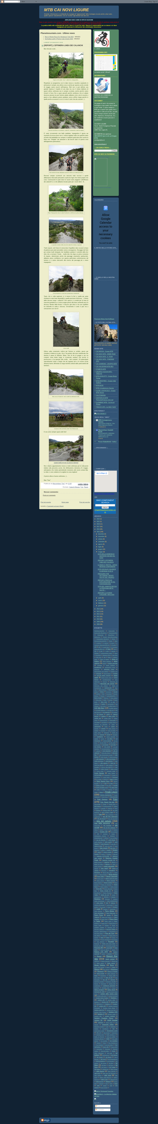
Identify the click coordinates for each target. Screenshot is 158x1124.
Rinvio (112, 965)
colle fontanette (100, 759)
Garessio (103, 808)
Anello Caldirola (110, 665)
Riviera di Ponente (112, 971)
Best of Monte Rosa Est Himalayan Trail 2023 (59, 37)
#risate (110, 641)
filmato (101, 792)
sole (107, 1026)
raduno (113, 949)
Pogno (113, 937)
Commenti (100, 1109)
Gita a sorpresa (109, 814)
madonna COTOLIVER (103, 856)
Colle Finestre (104, 757)
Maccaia (115, 854)
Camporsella (112, 720)
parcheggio (113, 909)
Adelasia (96, 653)
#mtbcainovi (97, 637)
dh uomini (98, 779)
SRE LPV (98, 1032)
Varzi (106, 1083)
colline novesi (113, 769)
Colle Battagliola (106, 751)
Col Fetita (113, 744)
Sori (113, 1028)
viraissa (105, 1085)
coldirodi (98, 751)
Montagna (103, 870)
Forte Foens (105, 797)
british (104, 700)
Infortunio (112, 836)
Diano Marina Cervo (103, 781)
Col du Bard (97, 744)
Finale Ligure (111, 792)
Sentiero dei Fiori (111, 1010)
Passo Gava (104, 919)
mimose (96, 868)
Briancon (106, 698)
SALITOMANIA (101, 395)
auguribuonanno (107, 679)
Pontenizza (114, 939)
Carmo (113, 726)
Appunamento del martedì (101, 671)
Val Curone (100, 1057)
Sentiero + (114, 998)
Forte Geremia (113, 797)
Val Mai (111, 1063)
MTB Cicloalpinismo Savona (105, 388)
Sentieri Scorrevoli (112, 996)
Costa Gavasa (99, 773)
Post (98, 1106)
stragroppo (114, 1032)
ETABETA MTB (101, 369)
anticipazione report (110, 667)
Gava (116, 808)
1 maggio (98, 643)
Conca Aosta (100, 771)
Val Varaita (97, 1069)
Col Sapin (114, 748)
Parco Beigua (109, 911)
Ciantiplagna (100, 736)
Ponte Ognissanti (105, 939)
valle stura (107, 1075)
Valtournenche (99, 1081)
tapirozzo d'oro (100, 1034)
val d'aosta (108, 1057)
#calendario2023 (113, 633)
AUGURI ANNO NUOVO (103, 675)
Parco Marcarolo (110, 913)
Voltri (111, 1085)
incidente (105, 833)
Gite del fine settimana (109, 827)
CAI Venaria (100, 714)
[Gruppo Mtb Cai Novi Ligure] (100, 185)
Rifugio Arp (114, 961)
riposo (113, 967)
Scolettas (96, 987)
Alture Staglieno (107, 661)
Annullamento (97, 667)
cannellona (104, 722)
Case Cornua (111, 728)
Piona (102, 937)
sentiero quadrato (110, 1016)
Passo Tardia (97, 925)
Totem (104, 1043)
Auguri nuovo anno (106, 677)
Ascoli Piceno (107, 673)
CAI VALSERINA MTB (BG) (104, 366)
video (98, 1085)
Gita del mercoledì (112, 818)
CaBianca (96, 704)
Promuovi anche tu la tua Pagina (102, 187)
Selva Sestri (111, 990)
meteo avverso (98, 866)
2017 (98, 526)
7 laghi (107, 651)
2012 (98, 614)
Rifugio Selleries (99, 965)
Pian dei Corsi (109, 933)
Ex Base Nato (113, 787)
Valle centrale (114, 1069)
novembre (101, 536)
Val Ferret (103, 1059)
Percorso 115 (111, 927)
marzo (100, 600)
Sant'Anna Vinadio (99, 981)
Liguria (99, 852)
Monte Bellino (100, 876)
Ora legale (102, 907)
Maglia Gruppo (98, 862)
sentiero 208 (101, 1000)
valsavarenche (113, 1079)
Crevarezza (107, 775)
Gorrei (101, 829)
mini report (104, 868)
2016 (98, 529)
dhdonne (105, 779)
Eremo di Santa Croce (102, 787)
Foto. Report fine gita (107, 802)
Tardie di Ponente (99, 1036)
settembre (101, 541)
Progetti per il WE (99, 945)
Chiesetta (115, 734)
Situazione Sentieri (99, 1026)
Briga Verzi (98, 700)
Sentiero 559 (105, 1002)
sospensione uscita (99, 1030)
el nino (111, 783)
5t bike (101, 651)
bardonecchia (108, 687)
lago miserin (104, 848)
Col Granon (97, 746)
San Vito (105, 979)
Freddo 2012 (112, 804)
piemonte (104, 935)
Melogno (107, 864)
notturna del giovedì (99, 905)
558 (115, 649)
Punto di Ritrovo (104, 949)
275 (95, 647)
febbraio (101, 603)
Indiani (113, 833)
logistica (109, 854)
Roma (95, 975)
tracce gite (106, 1047)
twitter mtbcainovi (99, 1053)
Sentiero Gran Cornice (100, 1012)
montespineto (97, 897)
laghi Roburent (105, 844)
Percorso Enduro (110, 929)
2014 (98, 609)
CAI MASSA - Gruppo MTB (104, 351)
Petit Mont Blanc (98, 933)
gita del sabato (103, 821)
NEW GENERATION (112, 901)
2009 (98, 621)
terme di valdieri (111, 1036)
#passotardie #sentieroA (102, 639)
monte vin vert (105, 895)
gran (110, 829)
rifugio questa (111, 963)
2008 (98, 624)
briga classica (114, 698)
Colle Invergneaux (111, 759)
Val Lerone (103, 1063)
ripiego (108, 967)
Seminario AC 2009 (99, 991)
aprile (100, 598)
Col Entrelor (105, 744)
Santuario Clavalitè (111, 981)
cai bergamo (110, 704)
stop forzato (107, 1032)
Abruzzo (113, 651)
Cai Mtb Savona (113, 708)
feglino (104, 789)
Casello (96, 730)
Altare (109, 657)
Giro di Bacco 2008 (107, 812)
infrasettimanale (98, 838)
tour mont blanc (109, 1045)
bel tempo (108, 691)
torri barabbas (113, 1040)
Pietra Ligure (112, 935)
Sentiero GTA (113, 1012)
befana (96, 691)
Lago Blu (113, 844)
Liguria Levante (107, 852)
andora (104, 663)
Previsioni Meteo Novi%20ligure (104, 319)
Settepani (100, 1022)
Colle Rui (112, 763)
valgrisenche (105, 1069)
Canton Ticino (112, 722)
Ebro (105, 783)
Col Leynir (107, 746)
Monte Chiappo (98, 882)
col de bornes (107, 740)
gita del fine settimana (110, 816)
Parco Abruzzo (98, 911)
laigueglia (96, 850)
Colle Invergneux (98, 761)
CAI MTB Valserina (100, 710)
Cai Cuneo (103, 706)
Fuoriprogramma (107, 806)
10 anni (112, 643)
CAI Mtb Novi (99, 708)
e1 (101, 783)
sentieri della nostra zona (108, 994)
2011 (98, 616)
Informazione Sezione (100, 836)
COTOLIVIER (98, 775)
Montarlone (97, 872)
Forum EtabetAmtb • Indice (107, 442)
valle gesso (97, 1073)
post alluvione (100, 941)
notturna (113, 903)
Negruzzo (107, 899)
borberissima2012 (111, 695)
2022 (98, 521)
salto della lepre (98, 977)
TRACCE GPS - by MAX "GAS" (106, 407)
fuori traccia (97, 806)
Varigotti (101, 1083)
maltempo (106, 862)
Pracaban (111, 941)
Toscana (98, 1043)
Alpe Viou (98, 657)
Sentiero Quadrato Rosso (103, 1018)
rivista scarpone (111, 973)
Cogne (102, 738)
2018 (98, 524)
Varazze (108, 1081)
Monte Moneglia (108, 888)
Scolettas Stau (106, 987)
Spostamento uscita (112, 1030)
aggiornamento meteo (106, 653)
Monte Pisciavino (107, 892)
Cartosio (103, 728)
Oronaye (115, 907)
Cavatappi (102, 730)
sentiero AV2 (102, 1006)
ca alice (113, 702)
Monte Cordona (108, 882)
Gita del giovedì (101, 818)
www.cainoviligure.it (100, 144)
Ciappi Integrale (111, 736)
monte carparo (100, 880)
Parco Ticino (98, 915)
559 (95, 651)
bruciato (110, 700)
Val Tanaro (104, 1067)
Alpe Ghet (114, 655)
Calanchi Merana (74, 487)
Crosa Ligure (106, 777)
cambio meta (107, 718)
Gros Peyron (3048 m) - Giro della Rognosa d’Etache (106, 424)
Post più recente (46, 502)
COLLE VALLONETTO (107, 767)
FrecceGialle (97, 804)
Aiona (115, 653)
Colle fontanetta (113, 757)
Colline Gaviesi (104, 769)
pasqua (109, 915)
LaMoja (103, 850)
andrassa (99, 665)
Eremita (115, 785)
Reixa (115, 953)
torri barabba (104, 1040)
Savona (96, 983)
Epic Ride (108, 785)
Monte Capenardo (111, 876)
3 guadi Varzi (105, 647)
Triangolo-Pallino (105, 1051)
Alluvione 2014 (106, 655)
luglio (100, 547)
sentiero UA (98, 1020)
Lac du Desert (113, 838)
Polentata (96, 939)
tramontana (99, 1049)
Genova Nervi (106, 810)
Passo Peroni (112, 923)
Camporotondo (103, 720)
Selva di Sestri (99, 990)
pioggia (96, 937)
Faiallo (98, 789)
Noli (107, 903)
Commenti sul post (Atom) (55, 506)
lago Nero (112, 848)
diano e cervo (113, 779)
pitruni (107, 937)
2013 (98, 611)
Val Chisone (114, 1055)
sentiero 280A (111, 1000)
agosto (100, 544)
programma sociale (111, 945)
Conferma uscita (111, 771)
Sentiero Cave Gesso (109, 1008)
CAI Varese (114, 712)
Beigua (102, 691)
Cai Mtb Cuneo (112, 706)
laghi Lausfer (108, 842)
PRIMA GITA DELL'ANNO (108, 943)
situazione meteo (108, 1024)
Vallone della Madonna (105, 1077)
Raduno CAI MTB (101, 952)
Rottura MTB (112, 975)
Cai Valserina (106, 712)
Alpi (105, 657)
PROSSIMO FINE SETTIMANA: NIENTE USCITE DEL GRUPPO (106, 575)
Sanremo (112, 979)
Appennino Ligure (109, 669)
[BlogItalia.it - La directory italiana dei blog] (105, 1096)
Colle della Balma (105, 753)
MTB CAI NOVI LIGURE (66, 10)
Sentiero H (100, 1014)
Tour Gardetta (99, 1045)
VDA (111, 1083)
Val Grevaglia (110, 1061)
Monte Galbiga (104, 886)
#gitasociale (100, 635)
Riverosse (100, 971)
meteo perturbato (109, 866)
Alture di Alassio (104, 659)
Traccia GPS (114, 1047)
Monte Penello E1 (105, 890)
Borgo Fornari (98, 698)
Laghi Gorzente (98, 842)
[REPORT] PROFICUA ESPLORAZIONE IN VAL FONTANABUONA (106, 582)
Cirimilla (96, 738)
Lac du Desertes (101, 840)
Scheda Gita (112, 983)
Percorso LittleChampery (100, 931)
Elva (116, 783)
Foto (82, 487)
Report (86, 487)
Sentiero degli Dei (99, 1010)
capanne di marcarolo (100, 724)
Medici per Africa (98, 864)
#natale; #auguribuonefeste (110, 637)
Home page (65, 502)
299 (99, 647)
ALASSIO (98, 655)
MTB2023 (106, 897)
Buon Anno (104, 702)
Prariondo (96, 943)
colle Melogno (109, 761)
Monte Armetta (103, 874)
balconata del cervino (107, 683)
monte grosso (113, 886)
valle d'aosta (100, 1071)
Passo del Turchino (107, 917)
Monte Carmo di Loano (111, 878)
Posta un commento (49, 495)
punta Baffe (109, 947)
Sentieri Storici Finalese (102, 998)
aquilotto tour (113, 671)
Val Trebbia (112, 1067)
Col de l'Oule (103, 742)
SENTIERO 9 (99, 1004)
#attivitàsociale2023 (99, 630)
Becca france (111, 689)
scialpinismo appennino (109, 985)
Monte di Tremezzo (106, 884)
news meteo (99, 903)
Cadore (103, 704)
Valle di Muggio (112, 1071)
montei (113, 895)
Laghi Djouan (111, 840)
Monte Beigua (113, 874)
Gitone (96, 829)
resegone (96, 961)
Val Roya (110, 1065)
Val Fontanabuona (112, 1059)
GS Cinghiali (114, 831)
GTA (98, 833)
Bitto (103, 693)
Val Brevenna (105, 1055)
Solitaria (96, 1028)
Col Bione (110, 738)
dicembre (101, 534)
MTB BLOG (99, 385)
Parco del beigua (99, 913)
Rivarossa (114, 969)
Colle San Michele (99, 765)
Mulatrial (113, 897)
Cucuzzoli (114, 777)
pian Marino (97, 935)
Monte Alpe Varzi (107, 872)
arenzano (98, 673)
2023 (98, 519)
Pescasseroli (112, 931)
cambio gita (97, 718)
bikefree (98, 693)
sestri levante (112, 1020)
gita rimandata (107, 825)
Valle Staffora (97, 1075)
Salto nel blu (109, 977)
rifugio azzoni (100, 963)
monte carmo (100, 878)
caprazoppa (97, 726)
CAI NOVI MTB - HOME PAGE (106, 354)
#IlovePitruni (111, 635)
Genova (98, 810)
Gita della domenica (102, 823)
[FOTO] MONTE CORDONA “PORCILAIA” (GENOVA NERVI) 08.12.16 (106, 435)
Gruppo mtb (103, 832)
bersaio (115, 691)
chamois (102, 734)
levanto (115, 850)
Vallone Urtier (104, 1079)
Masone (114, 862)
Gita (100, 814)
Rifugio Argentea (105, 961)
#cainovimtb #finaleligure (100, 633)
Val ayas (109, 1053)
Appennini (96, 669)
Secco (113, 987)
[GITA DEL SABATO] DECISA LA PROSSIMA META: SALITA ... (107, 588)
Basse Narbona (102, 689)
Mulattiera (97, 899)
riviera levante (100, 973)
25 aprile (113, 645)
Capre (105, 726)
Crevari (114, 775)
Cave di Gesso (112, 730)
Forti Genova (102, 799)
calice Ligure (111, 716)
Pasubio (107, 925)
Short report (109, 1022)
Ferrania (110, 789)
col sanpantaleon (106, 748)
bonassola (109, 693)
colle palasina (104, 763)
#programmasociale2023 (100, 641)
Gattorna (110, 808)
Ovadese (105, 909)
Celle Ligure (97, 732)
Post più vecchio (84, 502)
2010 (98, 619)
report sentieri (110, 959)
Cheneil (108, 734)
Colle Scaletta (109, 765)
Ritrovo (96, 969)
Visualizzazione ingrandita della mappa (104, 493)
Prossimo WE (98, 948)
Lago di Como (98, 846)
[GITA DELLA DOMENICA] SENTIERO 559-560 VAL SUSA (106, 556)
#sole (116, 641)
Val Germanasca (100, 1061)
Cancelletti (97, 722)
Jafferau (106, 838)
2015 (98, 532)
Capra (113, 724)
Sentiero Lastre (112, 1014)
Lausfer (109, 850)
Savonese (103, 983)
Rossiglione (103, 975)
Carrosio (96, 728)
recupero (109, 953)
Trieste (113, 1051)
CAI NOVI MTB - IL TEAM (104, 356)
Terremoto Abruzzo (99, 1038)
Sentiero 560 (114, 1002)
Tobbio (108, 1038)
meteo (114, 864)
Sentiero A (108, 1004)
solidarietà (113, 1026)
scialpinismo (97, 985)
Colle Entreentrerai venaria (106, 755)
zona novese (104, 1087)
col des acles (112, 742)
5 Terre (108, 649)
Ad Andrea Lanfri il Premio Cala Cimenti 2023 (59, 39)
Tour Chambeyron (112, 1043)
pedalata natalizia (99, 927)
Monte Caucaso (111, 880)
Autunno (105, 681)
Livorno (103, 854)
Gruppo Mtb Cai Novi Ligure (101, 157)
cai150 (108, 714)
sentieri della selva (101, 996)
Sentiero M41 (98, 1016)
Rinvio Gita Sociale (99, 967)
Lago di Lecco (108, 846)
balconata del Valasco (101, 685)
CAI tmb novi (110, 710)
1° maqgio (105, 643)
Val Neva (103, 1065)
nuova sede (110, 905)
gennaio (101, 605)
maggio (100, 552)
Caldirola (103, 716)
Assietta (115, 673)
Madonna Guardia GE (108, 860)
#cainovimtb (112, 630)
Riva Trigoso (106, 969)
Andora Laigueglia (112, 663)
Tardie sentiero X (110, 1034)
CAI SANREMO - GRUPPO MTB (106, 364)
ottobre (100, 539)
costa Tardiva (111, 773)
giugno (100, 549)
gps (106, 829)
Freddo (104, 804)
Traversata (107, 1049)
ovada (98, 909)
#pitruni (113, 639)
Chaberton (106, 732)
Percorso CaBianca (99, 929)
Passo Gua (104, 923)
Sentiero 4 (97, 1002)
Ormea (109, 907)
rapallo (103, 953)
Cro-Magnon (97, 777)
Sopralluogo (105, 1028)
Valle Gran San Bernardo (109, 1073)
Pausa (113, 925)
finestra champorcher (106, 795)
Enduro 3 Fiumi (100, 785)
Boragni (102, 695)
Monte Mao (99, 888)
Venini (115, 1083)
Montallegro (112, 870)
